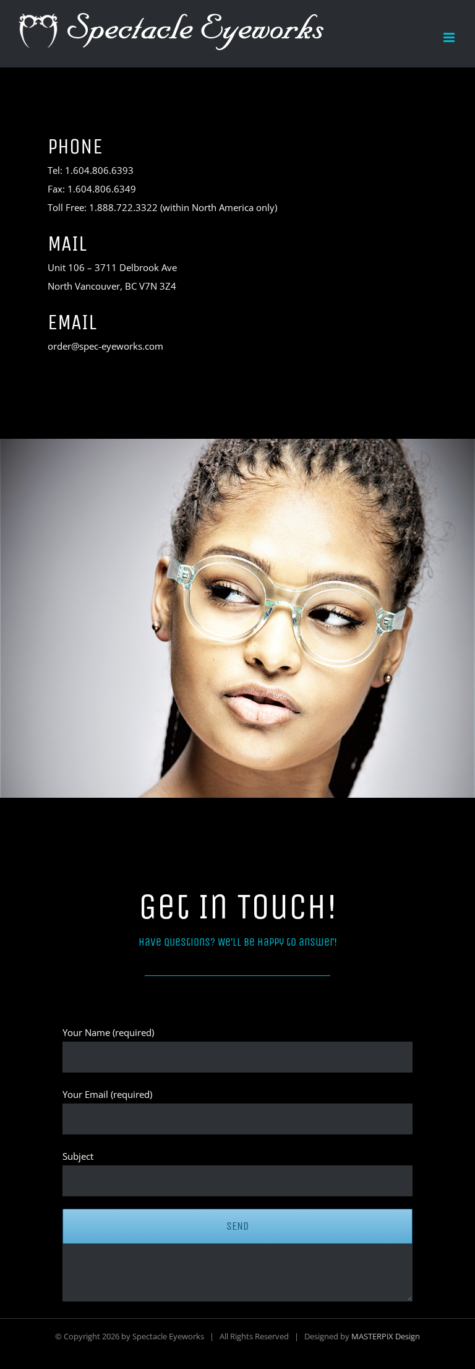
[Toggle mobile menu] (449, 37)
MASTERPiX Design (385, 1336)
